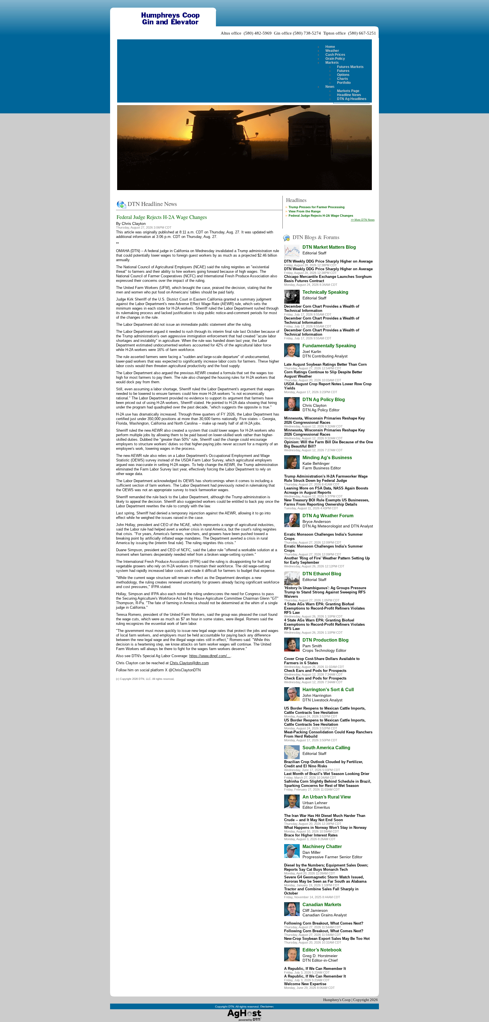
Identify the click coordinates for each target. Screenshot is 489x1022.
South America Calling (326, 747)
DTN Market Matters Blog (329, 247)
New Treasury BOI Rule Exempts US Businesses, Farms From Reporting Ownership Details (326, 502)
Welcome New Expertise (305, 984)
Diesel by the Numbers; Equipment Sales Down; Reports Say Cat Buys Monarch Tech (326, 867)
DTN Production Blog (326, 640)
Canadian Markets (322, 904)
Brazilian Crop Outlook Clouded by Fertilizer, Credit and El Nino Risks (323, 764)
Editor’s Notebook (322, 950)
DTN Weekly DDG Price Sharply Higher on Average (328, 261)
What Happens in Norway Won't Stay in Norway (325, 827)
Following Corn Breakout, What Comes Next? (323, 923)
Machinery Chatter (322, 846)
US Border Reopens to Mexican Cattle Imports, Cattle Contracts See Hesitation (325, 710)
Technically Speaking (325, 292)
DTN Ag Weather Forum (328, 515)
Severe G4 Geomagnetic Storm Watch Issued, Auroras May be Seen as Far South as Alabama (325, 879)
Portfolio (344, 83)
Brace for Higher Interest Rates (311, 835)
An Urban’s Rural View (327, 797)
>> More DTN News (363, 219)
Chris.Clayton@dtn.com (189, 663)
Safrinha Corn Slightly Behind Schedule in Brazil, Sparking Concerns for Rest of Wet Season (327, 783)
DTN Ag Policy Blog (324, 399)
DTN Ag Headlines (351, 99)
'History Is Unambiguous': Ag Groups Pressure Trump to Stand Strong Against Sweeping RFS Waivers (325, 592)
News (329, 87)
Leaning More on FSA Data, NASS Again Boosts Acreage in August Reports (326, 490)
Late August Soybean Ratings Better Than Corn (325, 364)
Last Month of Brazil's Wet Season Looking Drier (326, 774)
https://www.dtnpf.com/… (210, 656)
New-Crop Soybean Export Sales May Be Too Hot (327, 938)
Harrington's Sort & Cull (328, 689)
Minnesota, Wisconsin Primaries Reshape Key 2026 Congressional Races (324, 420)
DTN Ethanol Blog (322, 573)
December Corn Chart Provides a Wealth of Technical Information (321, 308)
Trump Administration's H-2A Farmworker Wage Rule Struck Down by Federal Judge (326, 478)
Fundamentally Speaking (329, 345)
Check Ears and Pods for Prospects (315, 670)
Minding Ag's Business (327, 457)
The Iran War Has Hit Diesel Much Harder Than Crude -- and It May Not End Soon (324, 818)
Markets (332, 63)
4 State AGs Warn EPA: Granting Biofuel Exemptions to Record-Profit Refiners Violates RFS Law (324, 608)
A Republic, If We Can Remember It (315, 968)
